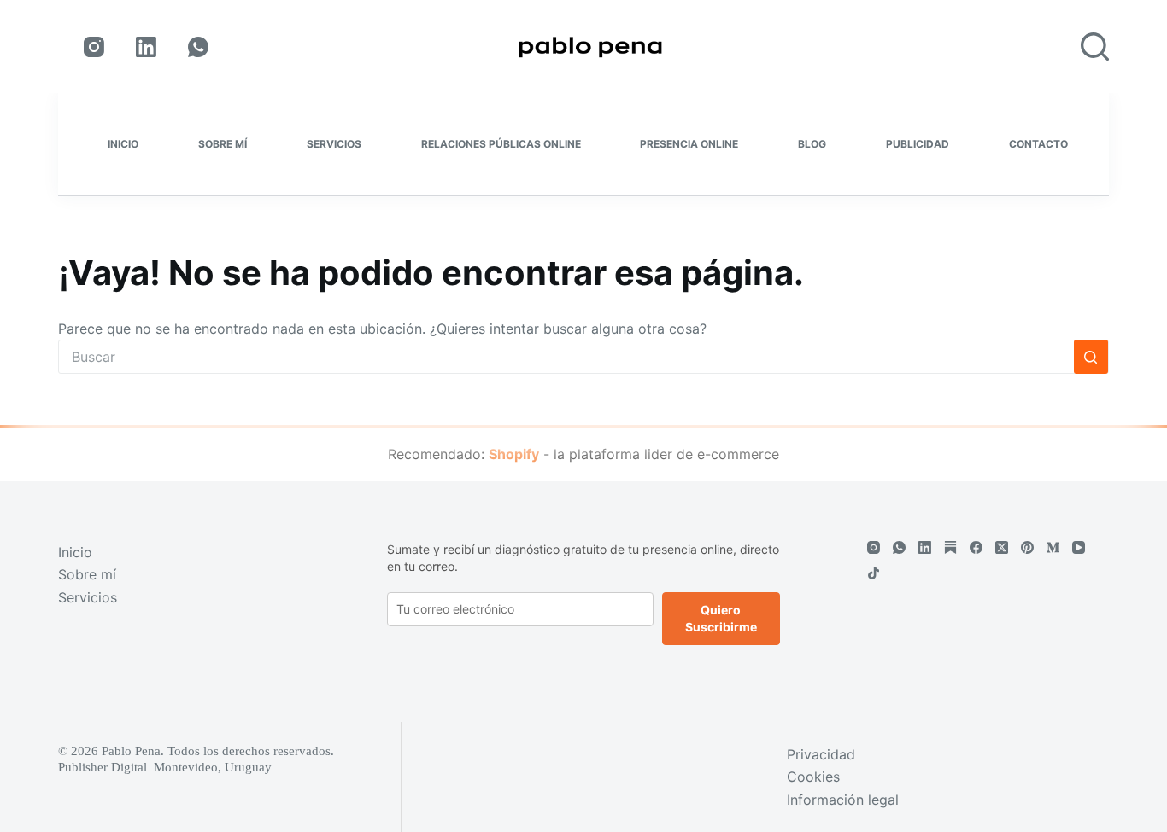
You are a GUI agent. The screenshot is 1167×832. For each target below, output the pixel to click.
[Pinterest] (1027, 547)
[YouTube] (1078, 547)
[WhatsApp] (198, 47)
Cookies (813, 776)
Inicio (123, 143)
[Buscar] (1095, 46)
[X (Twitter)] (1001, 547)
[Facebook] (976, 547)
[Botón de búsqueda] (1091, 357)
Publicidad (917, 143)
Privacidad (821, 754)
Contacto (1038, 143)
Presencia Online (689, 143)
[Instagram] (94, 47)
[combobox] (566, 357)
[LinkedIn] (146, 47)
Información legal (843, 799)
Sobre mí (222, 143)
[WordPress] (950, 547)
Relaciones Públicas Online (501, 143)
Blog (812, 143)
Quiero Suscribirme (721, 618)
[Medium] (1053, 547)
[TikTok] (873, 573)
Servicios (334, 143)
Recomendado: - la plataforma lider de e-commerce (583, 454)
